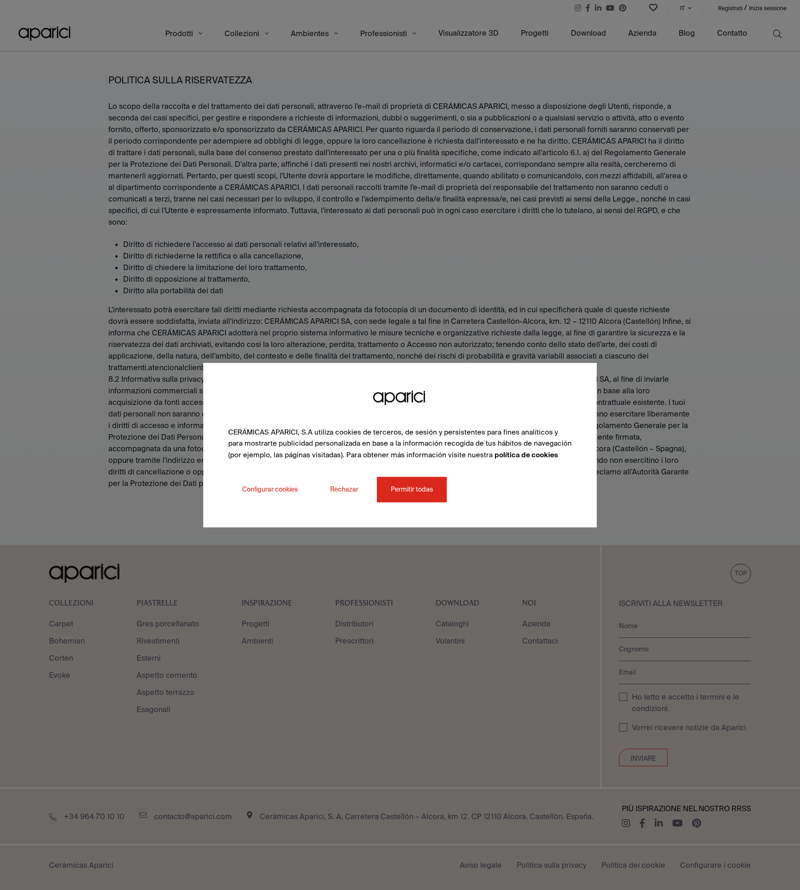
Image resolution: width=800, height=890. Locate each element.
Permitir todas (412, 489)
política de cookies (526, 454)
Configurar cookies (270, 489)
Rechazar (344, 489)
